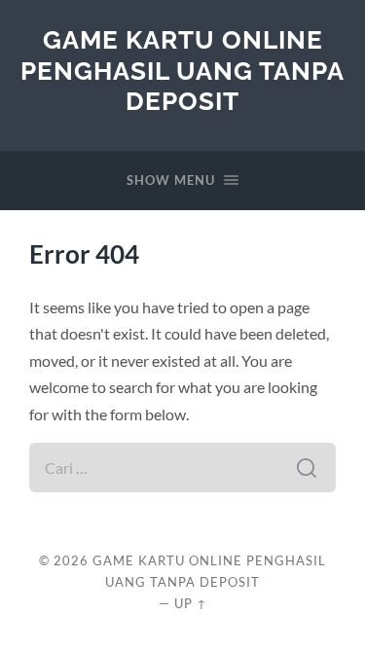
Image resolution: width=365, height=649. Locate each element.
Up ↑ (190, 603)
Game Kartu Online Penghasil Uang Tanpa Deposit (182, 70)
